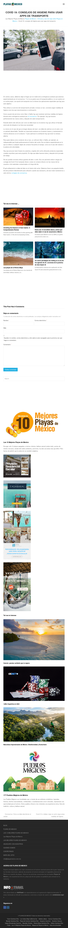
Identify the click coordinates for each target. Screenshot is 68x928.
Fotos (8, 925)
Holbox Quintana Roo (57, 923)
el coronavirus (32, 116)
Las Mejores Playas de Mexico (12, 836)
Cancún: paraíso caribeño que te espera (16, 663)
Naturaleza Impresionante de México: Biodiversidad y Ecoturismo (25, 745)
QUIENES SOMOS (9, 848)
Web (4, 328)
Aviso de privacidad (55, 925)
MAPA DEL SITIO (8, 855)
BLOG (5, 825)
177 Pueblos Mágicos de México (15, 795)
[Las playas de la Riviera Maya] (18, 253)
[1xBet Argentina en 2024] (34, 683)
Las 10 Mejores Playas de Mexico (16, 442)
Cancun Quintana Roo (54, 919)
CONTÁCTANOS (8, 851)
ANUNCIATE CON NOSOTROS (13, 844)
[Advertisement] (34, 83)
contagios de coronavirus (19, 173)
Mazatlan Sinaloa (27, 923)
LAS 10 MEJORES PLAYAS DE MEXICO (16, 833)
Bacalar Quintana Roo (12, 921)
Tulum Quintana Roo (13, 919)
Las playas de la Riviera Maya (13, 268)
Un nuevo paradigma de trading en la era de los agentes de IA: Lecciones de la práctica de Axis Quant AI (49, 263)
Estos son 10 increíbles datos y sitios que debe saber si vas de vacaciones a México (48, 231)
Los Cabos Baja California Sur (28, 919)
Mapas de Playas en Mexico (40, 925)
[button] (64, 4)
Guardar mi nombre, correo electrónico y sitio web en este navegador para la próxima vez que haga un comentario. (33, 339)
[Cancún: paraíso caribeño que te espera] (34, 639)
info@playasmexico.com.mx (12, 859)
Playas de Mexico (30, 19)
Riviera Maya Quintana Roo (42, 923)
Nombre (6, 320)
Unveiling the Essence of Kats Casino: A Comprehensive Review (16, 229)
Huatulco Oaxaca (57, 921)
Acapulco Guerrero (45, 921)
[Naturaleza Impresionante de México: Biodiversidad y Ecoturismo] (34, 724)
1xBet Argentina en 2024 (11, 704)
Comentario (7, 344)
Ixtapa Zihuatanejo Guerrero (13, 923)
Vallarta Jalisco (42, 919)
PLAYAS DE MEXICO (10, 829)
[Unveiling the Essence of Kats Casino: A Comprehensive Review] (18, 216)
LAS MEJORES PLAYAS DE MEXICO (15, 840)
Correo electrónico (41, 320)
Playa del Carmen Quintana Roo (29, 921)
